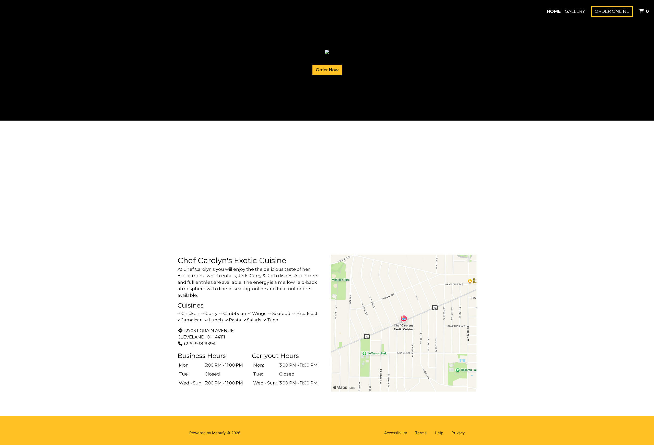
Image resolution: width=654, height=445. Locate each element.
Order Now (327, 69)
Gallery (575, 11)
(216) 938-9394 (200, 343)
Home (554, 11)
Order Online (612, 11)
